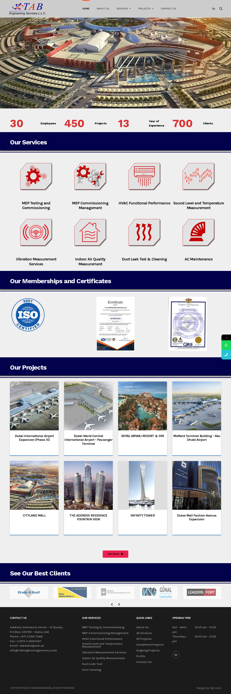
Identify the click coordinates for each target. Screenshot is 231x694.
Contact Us (144, 662)
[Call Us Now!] (226, 354)
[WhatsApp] (226, 345)
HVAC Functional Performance (144, 203)
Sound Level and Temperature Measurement (198, 205)
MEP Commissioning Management (90, 205)
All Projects (144, 639)
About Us (142, 627)
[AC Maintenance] (198, 233)
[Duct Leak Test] (144, 233)
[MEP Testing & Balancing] (36, 177)
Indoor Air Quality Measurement (90, 261)
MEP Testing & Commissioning (103, 627)
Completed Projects (150, 644)
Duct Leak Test (92, 664)
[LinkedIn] (176, 654)
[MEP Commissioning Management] (90, 177)
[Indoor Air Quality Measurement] (90, 233)
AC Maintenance (199, 259)
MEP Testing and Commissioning (36, 205)
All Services (144, 633)
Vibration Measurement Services (36, 261)
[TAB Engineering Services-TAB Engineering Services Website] (27, 9)
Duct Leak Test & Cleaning (144, 259)
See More (114, 554)
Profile (140, 656)
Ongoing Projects (148, 650)
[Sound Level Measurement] (198, 177)
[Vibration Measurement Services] (36, 233)
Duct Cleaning (91, 669)
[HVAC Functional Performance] (144, 177)
